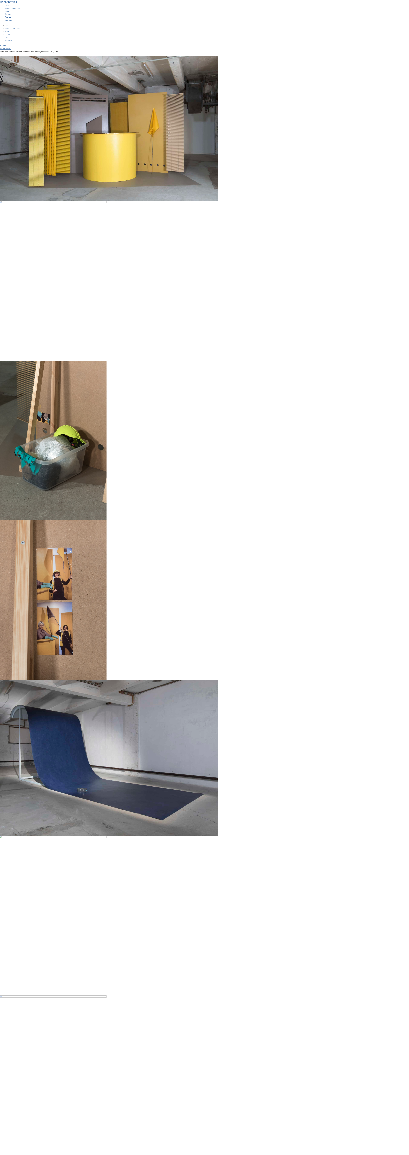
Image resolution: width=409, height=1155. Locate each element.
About (7, 11)
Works (7, 5)
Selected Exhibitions (12, 8)
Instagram (8, 20)
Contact (8, 14)
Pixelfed (8, 17)
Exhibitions (5, 48)
